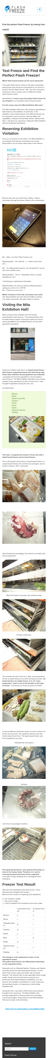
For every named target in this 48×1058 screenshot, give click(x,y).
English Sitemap (11, 1055)
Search (32, 1049)
